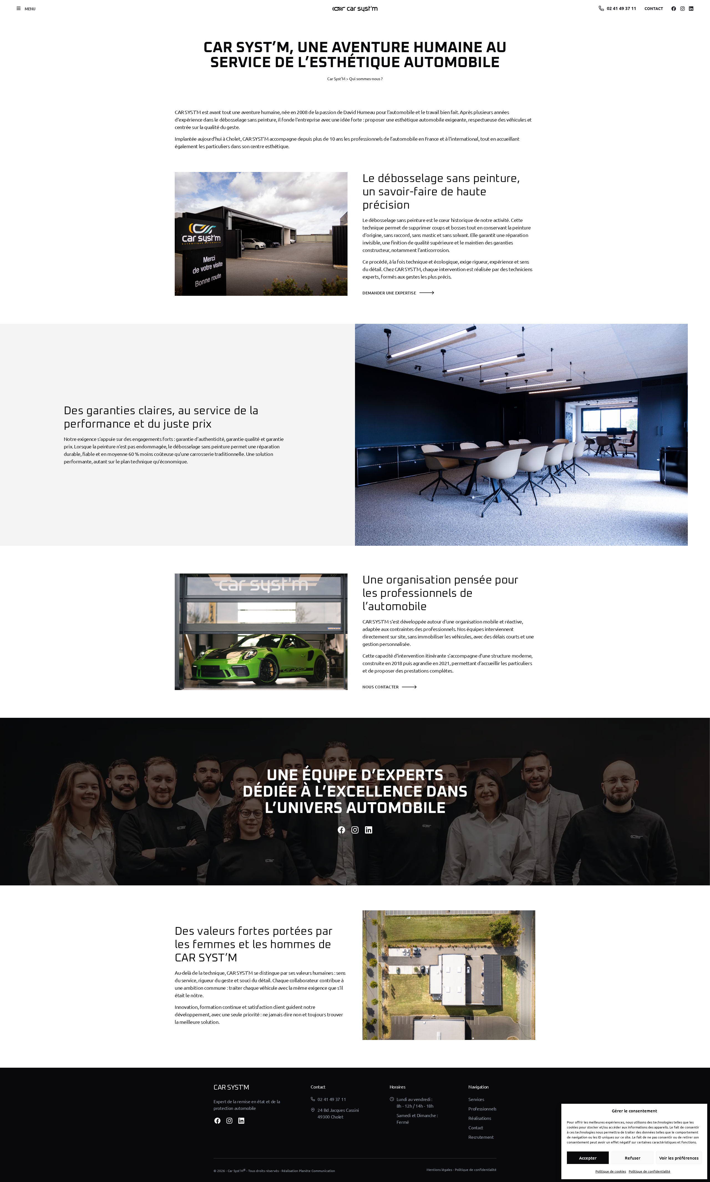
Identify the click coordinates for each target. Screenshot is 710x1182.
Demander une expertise (389, 293)
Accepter (588, 1158)
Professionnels (482, 1108)
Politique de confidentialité (649, 1171)
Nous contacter (380, 687)
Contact (654, 8)
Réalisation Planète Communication (308, 1170)
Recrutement (481, 1137)
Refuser (632, 1158)
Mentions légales (439, 1169)
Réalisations (479, 1118)
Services (476, 1099)
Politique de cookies (610, 1171)
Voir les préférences (679, 1158)
